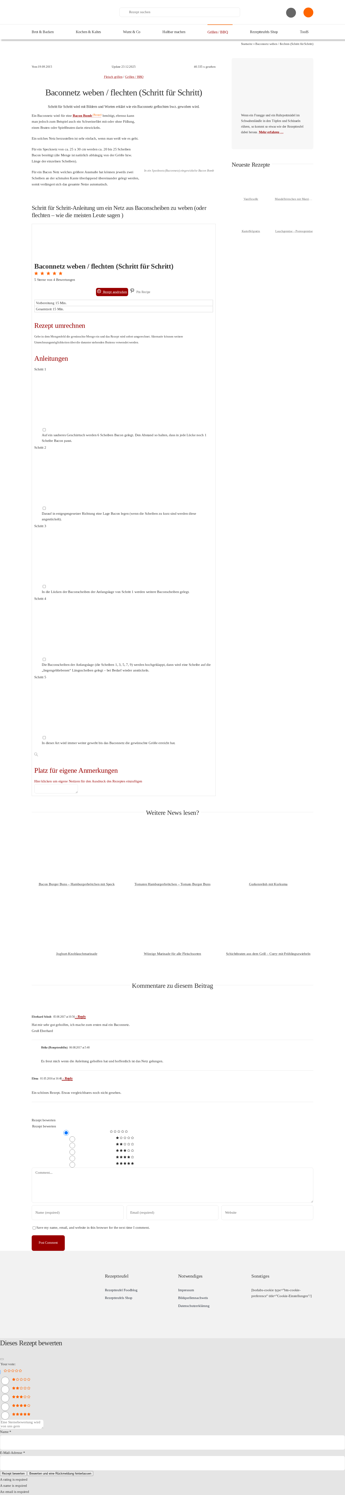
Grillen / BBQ (134, 77)
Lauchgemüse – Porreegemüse (294, 231)
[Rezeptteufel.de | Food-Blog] (67, 4)
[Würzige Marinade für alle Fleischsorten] (172, 901)
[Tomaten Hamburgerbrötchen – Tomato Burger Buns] (172, 831)
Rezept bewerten (44, 1120)
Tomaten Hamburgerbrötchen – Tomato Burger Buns (172, 884)
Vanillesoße (251, 199)
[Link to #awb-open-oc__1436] (308, 12)
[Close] (2, 1359)
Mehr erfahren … (271, 132)
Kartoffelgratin (251, 231)
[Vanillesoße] (251, 177)
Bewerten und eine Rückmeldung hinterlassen (60, 1473)
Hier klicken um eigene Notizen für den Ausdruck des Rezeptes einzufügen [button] (88, 781)
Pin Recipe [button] (142, 292)
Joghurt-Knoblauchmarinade (76, 954)
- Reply (80, 1016)
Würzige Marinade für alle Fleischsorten (172, 954)
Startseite (247, 44)
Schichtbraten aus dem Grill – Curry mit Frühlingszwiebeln (268, 954)
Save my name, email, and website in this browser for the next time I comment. (93, 1227)
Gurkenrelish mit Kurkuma (268, 884)
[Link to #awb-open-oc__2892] (291, 13)
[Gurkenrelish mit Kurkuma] (268, 831)
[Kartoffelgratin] (251, 209)
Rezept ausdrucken (114, 292)
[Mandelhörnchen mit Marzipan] (294, 177)
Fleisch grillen (113, 77)
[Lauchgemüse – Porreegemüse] (294, 209)
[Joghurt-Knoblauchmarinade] (77, 901)
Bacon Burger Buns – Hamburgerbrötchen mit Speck (77, 884)
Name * (5, 1432)
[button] (36, 273)
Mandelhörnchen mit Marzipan (294, 199)
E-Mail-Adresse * (12, 1453)
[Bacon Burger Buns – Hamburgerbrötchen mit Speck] (77, 831)
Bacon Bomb (82, 116)
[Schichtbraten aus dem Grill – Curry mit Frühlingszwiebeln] (268, 901)
